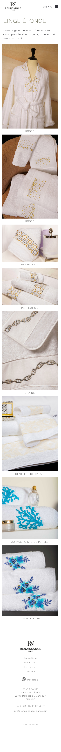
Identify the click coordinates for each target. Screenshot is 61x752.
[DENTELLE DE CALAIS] (30, 433)
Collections (30, 658)
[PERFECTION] (30, 243)
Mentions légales (30, 724)
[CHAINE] (30, 350)
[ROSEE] (30, 86)
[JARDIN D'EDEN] (30, 580)
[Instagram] (24, 679)
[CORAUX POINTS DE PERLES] (30, 508)
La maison (30, 667)
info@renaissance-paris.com (30, 711)
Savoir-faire (30, 662)
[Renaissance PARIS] (13, 6)
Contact (30, 671)
